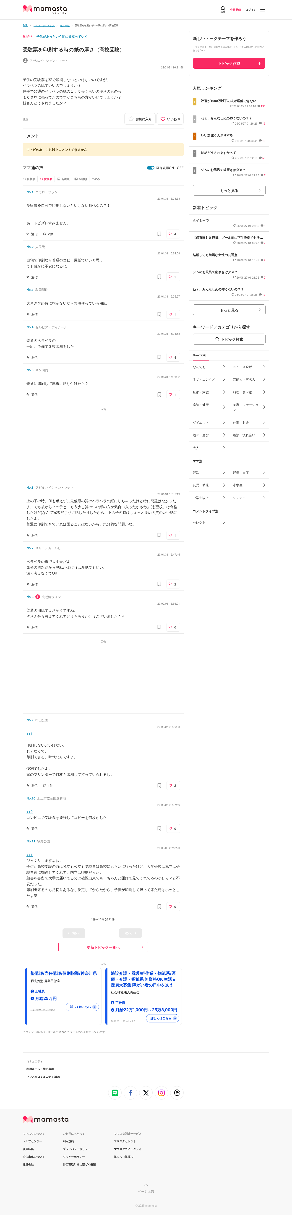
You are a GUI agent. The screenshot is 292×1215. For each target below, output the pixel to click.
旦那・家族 (201, 392)
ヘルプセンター (32, 1141)
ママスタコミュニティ (127, 1148)
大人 (196, 447)
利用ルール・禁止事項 (40, 1068)
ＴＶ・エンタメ (204, 379)
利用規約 (68, 1141)
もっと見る (229, 190)
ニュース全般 (242, 366)
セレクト (199, 522)
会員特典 (28, 1148)
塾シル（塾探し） (125, 1156)
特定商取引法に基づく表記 (79, 1164)
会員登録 (235, 10)
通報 (25, 119)
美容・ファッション (245, 407)
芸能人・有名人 (244, 379)
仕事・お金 (241, 422)
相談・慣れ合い (244, 435)
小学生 (237, 485)
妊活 (196, 472)
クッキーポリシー (74, 1156)
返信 (34, 233)
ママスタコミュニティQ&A (43, 1076)
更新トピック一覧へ (103, 947)
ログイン (250, 10)
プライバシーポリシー (76, 1148)
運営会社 (28, 1164)
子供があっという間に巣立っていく (62, 36)
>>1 (29, 733)
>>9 (29, 811)
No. (30, 192)
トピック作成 (229, 63)
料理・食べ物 (242, 392)
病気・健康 (201, 404)
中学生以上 (201, 497)
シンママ (239, 497)
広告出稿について (34, 1156)
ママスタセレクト (125, 1141)
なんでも (199, 366)
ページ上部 (146, 1191)
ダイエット (201, 422)
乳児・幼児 (201, 485)
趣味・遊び (201, 435)
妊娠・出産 (241, 472)
